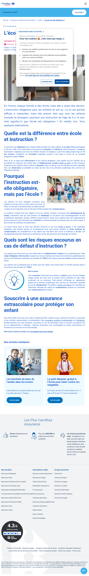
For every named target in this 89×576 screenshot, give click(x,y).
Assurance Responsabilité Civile (43, 502)
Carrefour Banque (60, 477)
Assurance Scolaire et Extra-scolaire (23, 20)
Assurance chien (7, 510)
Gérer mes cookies (64, 551)
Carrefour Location (60, 486)
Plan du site (77, 551)
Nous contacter (38, 514)
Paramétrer (46, 82)
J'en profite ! (79, 12)
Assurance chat (6, 506)
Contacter (10, 44)
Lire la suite (14, 400)
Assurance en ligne (39, 477)
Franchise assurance (40, 498)
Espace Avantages (39, 518)
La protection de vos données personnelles (23, 551)
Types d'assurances (39, 481)
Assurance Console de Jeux (10, 486)
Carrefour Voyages (60, 481)
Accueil (5, 20)
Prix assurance (38, 490)
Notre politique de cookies (48, 551)
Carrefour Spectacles (61, 490)
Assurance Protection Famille (11, 502)
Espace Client (37, 510)
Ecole (40, 20)
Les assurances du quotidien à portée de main (17, 494)
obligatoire (81, 320)
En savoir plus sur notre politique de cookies (42, 75)
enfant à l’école (64, 227)
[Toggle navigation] (85, 4)
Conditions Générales (14, 548)
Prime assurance (38, 494)
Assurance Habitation (8, 473)
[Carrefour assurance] (8, 4)
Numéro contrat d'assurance (42, 473)
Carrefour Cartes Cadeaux (63, 494)
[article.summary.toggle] (84, 571)
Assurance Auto (6, 477)
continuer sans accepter (30, 32)
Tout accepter (62, 82)
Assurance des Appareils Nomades (13, 490)
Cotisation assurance (40, 506)
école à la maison (64, 285)
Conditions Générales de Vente (46, 548)
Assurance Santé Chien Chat (11, 498)
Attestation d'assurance (41, 486)
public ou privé (65, 163)
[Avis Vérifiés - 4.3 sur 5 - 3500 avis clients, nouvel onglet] (12, 532)
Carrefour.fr (58, 473)
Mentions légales (29, 548)
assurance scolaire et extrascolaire (59, 320)
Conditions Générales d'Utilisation (69, 548)
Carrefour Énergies (60, 498)
